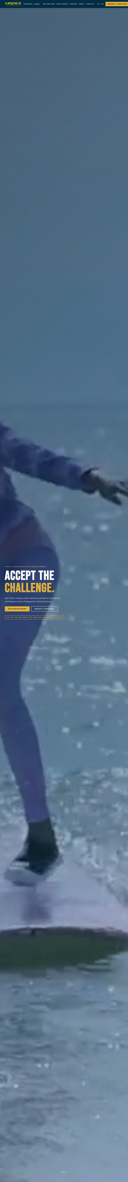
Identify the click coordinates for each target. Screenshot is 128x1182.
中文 (102, 4)
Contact (90, 4)
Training (73, 4)
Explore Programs (17, 609)
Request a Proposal (44, 609)
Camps (37, 4)
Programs (28, 4)
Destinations (49, 4)
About (82, 4)
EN (98, 4)
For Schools (62, 4)
